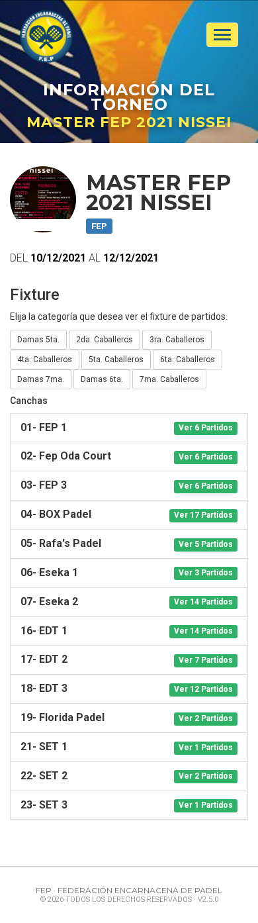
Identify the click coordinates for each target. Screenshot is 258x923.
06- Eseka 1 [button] (127, 572)
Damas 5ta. (38, 339)
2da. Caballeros (104, 339)
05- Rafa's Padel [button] (127, 543)
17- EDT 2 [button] (127, 659)
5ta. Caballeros (116, 359)
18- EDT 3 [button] (127, 688)
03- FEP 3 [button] (127, 485)
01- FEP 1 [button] (127, 427)
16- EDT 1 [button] (127, 630)
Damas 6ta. (102, 379)
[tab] (129, 428)
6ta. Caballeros (187, 359)
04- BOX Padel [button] (127, 514)
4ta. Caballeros (44, 359)
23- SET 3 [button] (127, 805)
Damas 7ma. (40, 379)
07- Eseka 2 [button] (127, 601)
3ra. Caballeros (177, 339)
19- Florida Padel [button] (127, 717)
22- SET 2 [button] (127, 775)
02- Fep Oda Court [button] (127, 456)
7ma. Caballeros (169, 379)
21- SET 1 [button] (127, 746)
